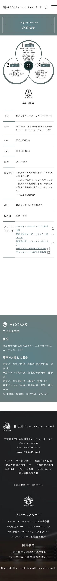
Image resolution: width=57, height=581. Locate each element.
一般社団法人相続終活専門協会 (31, 249)
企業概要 (10, 469)
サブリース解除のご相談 (40, 465)
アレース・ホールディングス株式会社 (32, 228)
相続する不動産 (43, 461)
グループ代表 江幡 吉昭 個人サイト (28, 557)
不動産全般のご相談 (14, 465)
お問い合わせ (44, 469)
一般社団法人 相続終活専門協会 (28, 552)
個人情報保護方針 (28, 473)
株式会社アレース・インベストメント (32, 243)
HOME (8, 461)
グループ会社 (26, 469)
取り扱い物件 (23, 461)
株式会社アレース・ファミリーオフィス (32, 236)
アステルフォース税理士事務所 (31, 252)
